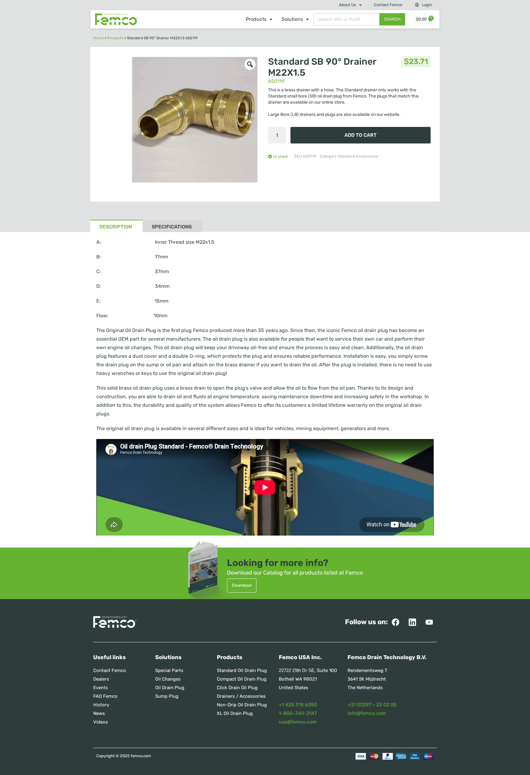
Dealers (101, 679)
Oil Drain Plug (169, 687)
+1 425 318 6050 (298, 705)
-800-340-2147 (299, 713)
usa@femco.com (298, 722)
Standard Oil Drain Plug (242, 670)
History (101, 705)
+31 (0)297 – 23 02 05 (372, 705)
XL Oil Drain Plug (235, 713)
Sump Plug (167, 696)
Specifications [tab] (172, 227)
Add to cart (360, 135)
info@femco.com (367, 713)
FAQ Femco (105, 696)
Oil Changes (168, 679)
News (99, 713)
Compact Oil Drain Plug (242, 679)
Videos (100, 722)
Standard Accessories (358, 156)
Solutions (292, 19)
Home (98, 38)
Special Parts (169, 670)
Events (100, 687)
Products (256, 19)
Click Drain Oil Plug (237, 687)
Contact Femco (388, 4)
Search (392, 19)
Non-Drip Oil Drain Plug (242, 705)
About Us (347, 4)
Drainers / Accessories (241, 696)
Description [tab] (115, 227)
